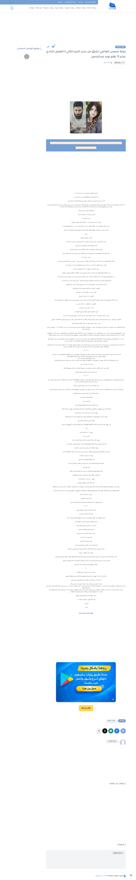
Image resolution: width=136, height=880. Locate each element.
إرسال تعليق (118, 853)
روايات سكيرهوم (101, 876)
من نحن (81, 2)
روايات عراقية (81, 8)
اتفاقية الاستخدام (91, 2)
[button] (116, 730)
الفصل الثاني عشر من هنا (86, 613)
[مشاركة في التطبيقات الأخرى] (98, 730)
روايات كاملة (91, 8)
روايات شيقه (120, 47)
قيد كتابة (39, 8)
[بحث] (11, 8)
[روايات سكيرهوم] (112, 6)
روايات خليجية (70, 8)
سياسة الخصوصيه (70, 2)
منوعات (31, 8)
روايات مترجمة (48, 8)
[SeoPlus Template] (124, 876)
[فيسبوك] (11, 2)
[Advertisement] (68, 30)
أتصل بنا (60, 2)
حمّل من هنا (86, 708)
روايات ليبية (59, 8)
